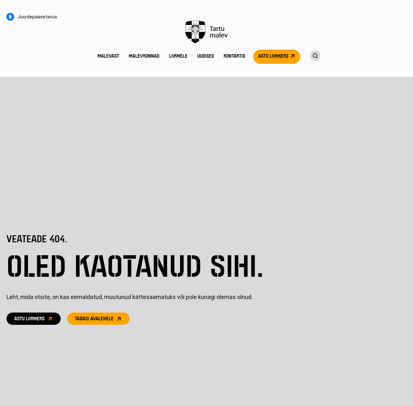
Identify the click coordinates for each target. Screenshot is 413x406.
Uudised (205, 56)
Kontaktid (234, 56)
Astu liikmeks (273, 56)
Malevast (108, 56)
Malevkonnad (144, 56)
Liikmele (178, 56)
